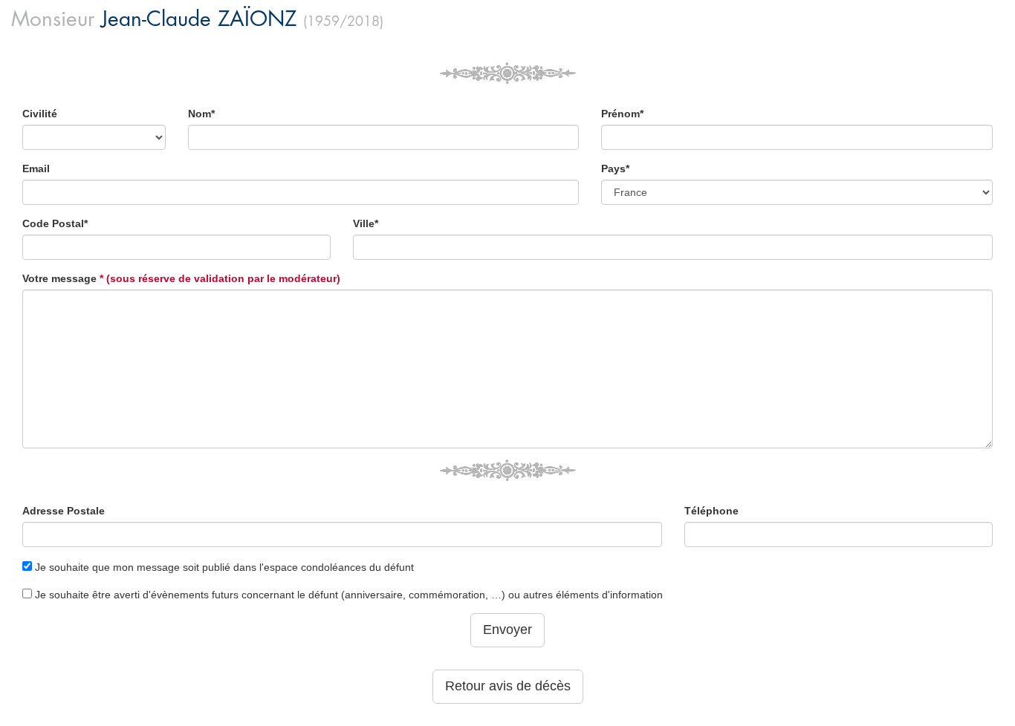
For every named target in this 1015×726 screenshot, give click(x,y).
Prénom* (622, 114)
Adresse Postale (63, 511)
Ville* (365, 223)
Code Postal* (55, 223)
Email (36, 168)
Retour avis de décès (508, 685)
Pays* (615, 168)
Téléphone (711, 511)
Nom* (201, 114)
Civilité (39, 114)
